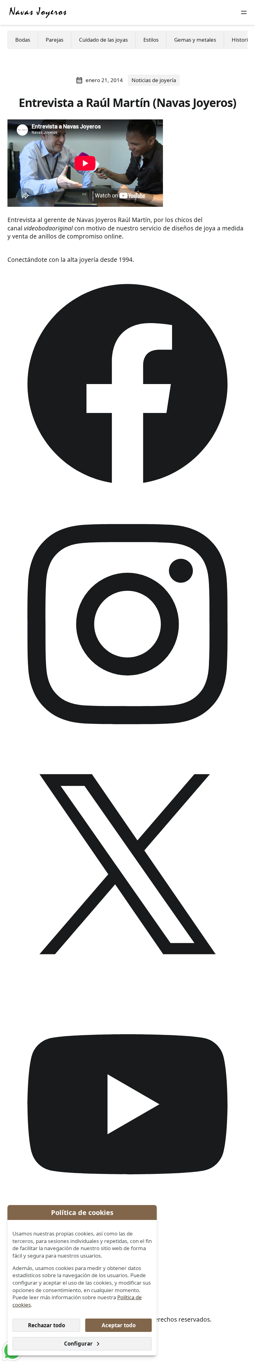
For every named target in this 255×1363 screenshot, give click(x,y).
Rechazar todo (46, 1325)
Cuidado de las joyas (103, 39)
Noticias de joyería (154, 80)
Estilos (151, 39)
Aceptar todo (119, 1325)
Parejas (54, 39)
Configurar (78, 1343)
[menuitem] (22, 40)
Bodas (22, 39)
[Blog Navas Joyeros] (37, 12)
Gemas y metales (195, 39)
